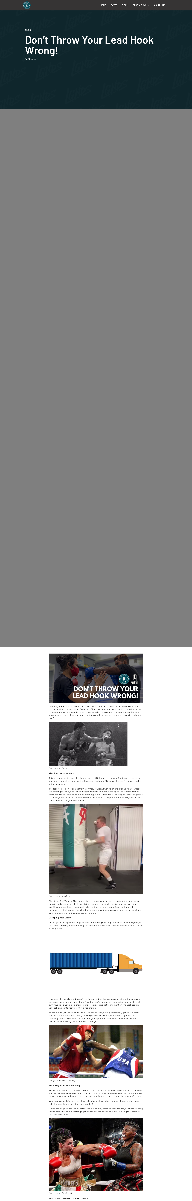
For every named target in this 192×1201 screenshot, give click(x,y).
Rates (114, 5)
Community (159, 5)
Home (103, 5)
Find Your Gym (140, 5)
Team (124, 5)
